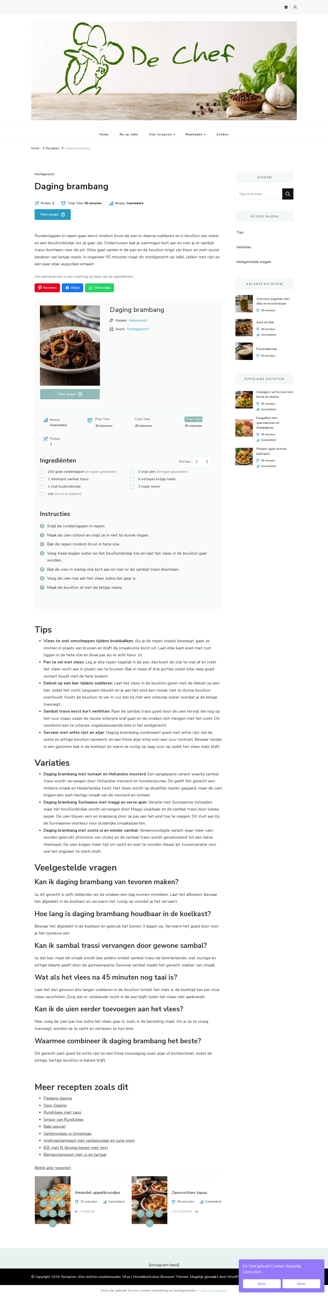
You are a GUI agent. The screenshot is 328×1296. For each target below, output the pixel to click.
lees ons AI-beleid (213, 1290)
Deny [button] (262, 1283)
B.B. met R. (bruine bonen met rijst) (76, 1147)
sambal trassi (68, 479)
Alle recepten (160, 135)
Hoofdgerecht (44, 174)
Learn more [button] (252, 1271)
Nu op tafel (129, 135)
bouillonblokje (64, 486)
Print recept (49, 214)
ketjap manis (157, 479)
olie (64, 493)
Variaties (243, 247)
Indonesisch (138, 320)
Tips (240, 232)
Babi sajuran (55, 1126)
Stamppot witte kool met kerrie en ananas (274, 394)
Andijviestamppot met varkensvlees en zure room (89, 1140)
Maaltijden (194, 135)
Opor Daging (55, 1105)
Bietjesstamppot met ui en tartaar (75, 1154)
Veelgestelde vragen (253, 261)
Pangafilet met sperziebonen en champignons (267, 423)
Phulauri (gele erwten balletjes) (271, 451)
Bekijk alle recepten (53, 1167)
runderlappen (82, 471)
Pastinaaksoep (266, 349)
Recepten (68, 1276)
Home (104, 135)
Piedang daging (58, 1098)
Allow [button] (301, 1283)
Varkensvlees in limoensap (67, 1133)
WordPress (236, 1276)
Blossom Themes (174, 1276)
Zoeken (222, 135)
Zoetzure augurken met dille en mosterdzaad (273, 301)
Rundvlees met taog (62, 1112)
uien (162, 471)
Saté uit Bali (265, 322)
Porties (185, 461)
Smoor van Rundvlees (63, 1119)
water (149, 486)
